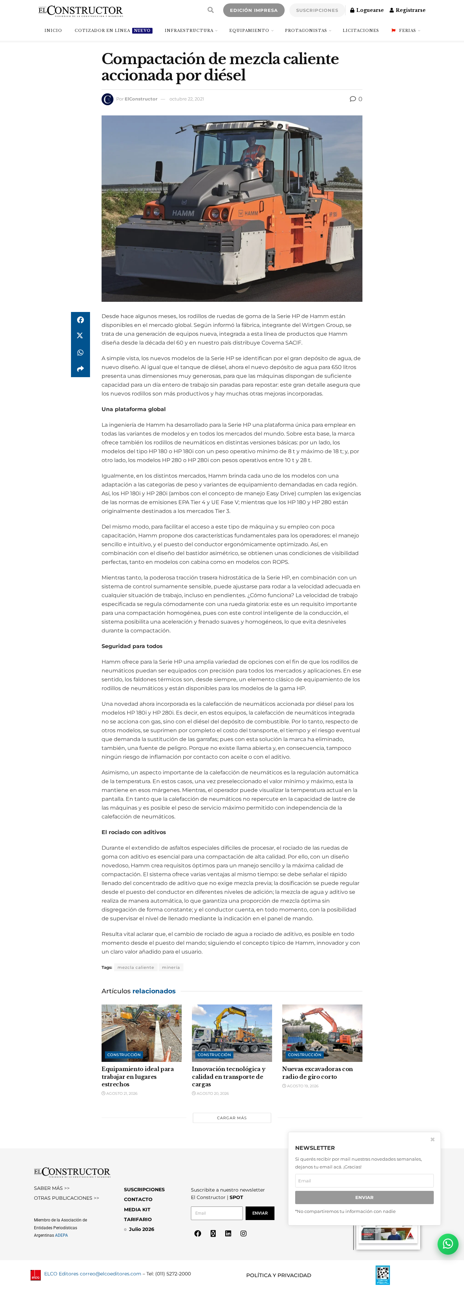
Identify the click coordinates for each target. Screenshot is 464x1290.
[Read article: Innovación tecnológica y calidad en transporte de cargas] (232, 1033)
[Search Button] (211, 10)
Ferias (407, 30)
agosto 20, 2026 (212, 1093)
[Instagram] (243, 1233)
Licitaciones (361, 30)
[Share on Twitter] (80, 336)
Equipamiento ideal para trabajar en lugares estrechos (138, 1077)
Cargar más (232, 1118)
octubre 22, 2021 (186, 99)
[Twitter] (213, 1233)
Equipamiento (249, 30)
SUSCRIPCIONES (317, 10)
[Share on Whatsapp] (80, 353)
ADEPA (61, 1235)
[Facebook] (197, 1233)
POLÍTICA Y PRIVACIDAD (278, 1275)
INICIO (53, 30)
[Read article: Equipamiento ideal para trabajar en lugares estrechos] (142, 1033)
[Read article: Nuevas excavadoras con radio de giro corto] (322, 1033)
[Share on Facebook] (80, 320)
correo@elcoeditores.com (110, 1274)
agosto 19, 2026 (302, 1086)
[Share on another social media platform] (80, 369)
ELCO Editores (61, 1274)
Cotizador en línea (112, 30)
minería (171, 967)
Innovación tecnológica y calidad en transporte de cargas (228, 1077)
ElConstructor (141, 99)
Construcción (124, 1054)
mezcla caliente (136, 967)
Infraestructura (189, 30)
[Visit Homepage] (80, 10)
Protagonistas (306, 30)
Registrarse (410, 10)
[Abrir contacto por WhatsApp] (448, 1244)
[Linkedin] (228, 1233)
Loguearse (369, 10)
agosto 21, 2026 (121, 1093)
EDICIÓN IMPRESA (254, 10)
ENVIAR (364, 1197)
